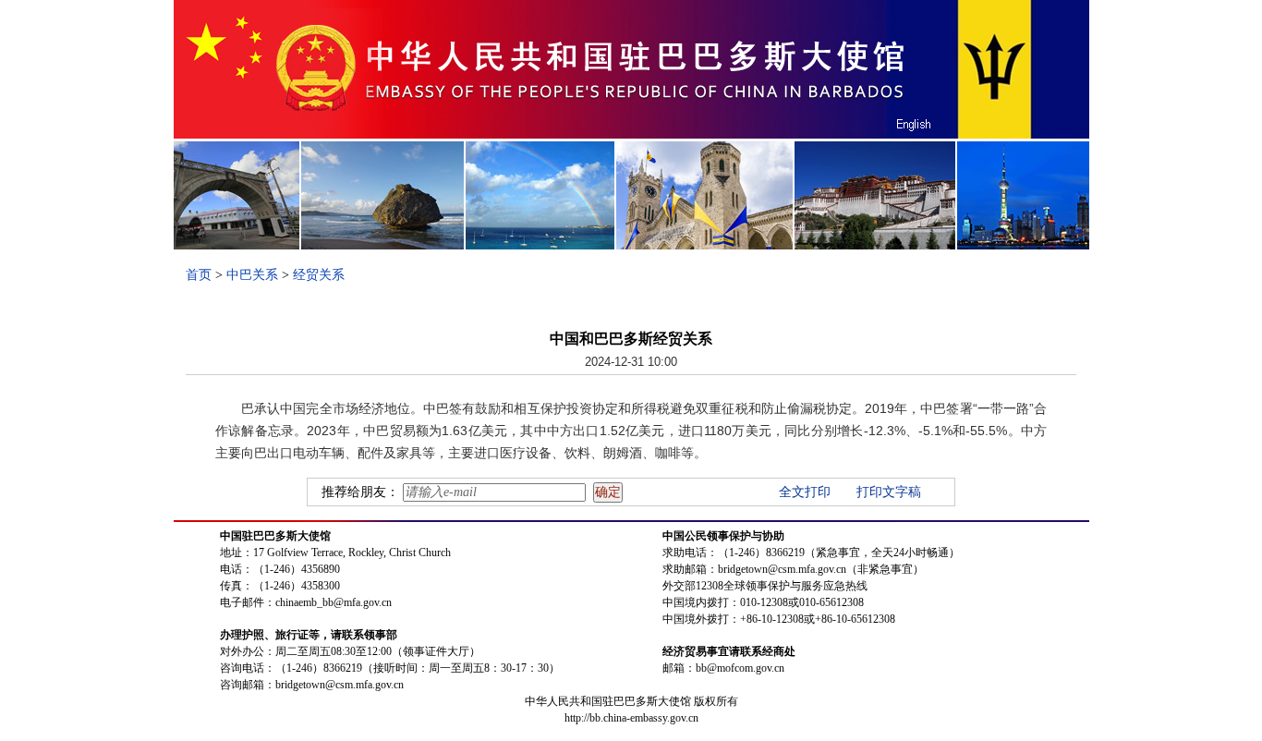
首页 (199, 275)
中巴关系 (252, 275)
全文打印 (805, 492)
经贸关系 (319, 275)
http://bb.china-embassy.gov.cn (631, 717)
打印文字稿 (888, 492)
